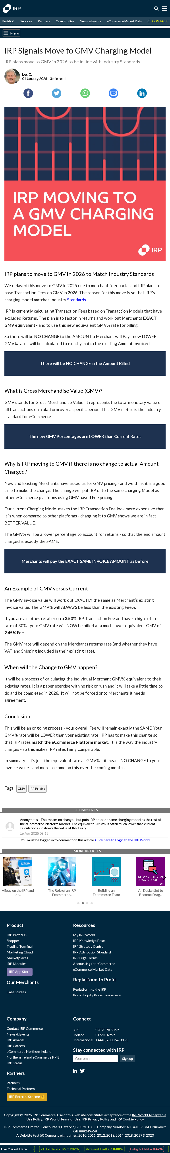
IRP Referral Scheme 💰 (27, 1096)
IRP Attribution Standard (92, 952)
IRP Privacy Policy (96, 1119)
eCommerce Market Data (124, 21)
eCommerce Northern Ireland (29, 1051)
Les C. (27, 74)
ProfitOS (8, 21)
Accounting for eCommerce (94, 963)
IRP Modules (16, 963)
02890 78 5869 (107, 1030)
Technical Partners (21, 1088)
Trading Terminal (20, 946)
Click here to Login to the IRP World (122, 840)
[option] (49, 1149)
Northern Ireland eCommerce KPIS (33, 1057)
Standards (76, 299)
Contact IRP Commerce (25, 1028)
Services (26, 21)
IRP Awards (16, 1040)
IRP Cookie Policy (130, 1119)
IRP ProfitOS (17, 935)
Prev (5, 876)
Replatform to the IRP (89, 989)
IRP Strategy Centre (88, 946)
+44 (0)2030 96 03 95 (111, 1040)
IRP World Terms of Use (62, 1119)
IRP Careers (16, 1045)
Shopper (13, 940)
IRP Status (14, 1063)
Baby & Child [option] (136, 1148)
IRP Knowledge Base (89, 940)
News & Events (90, 21)
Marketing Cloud (20, 952)
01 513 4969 (105, 1035)
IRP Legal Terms (85, 958)
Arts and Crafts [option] (94, 1148)
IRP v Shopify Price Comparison (97, 995)
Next (164, 876)
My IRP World (84, 935)
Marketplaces (17, 958)
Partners (44, 21)
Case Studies (65, 21)
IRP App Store (19, 971)
